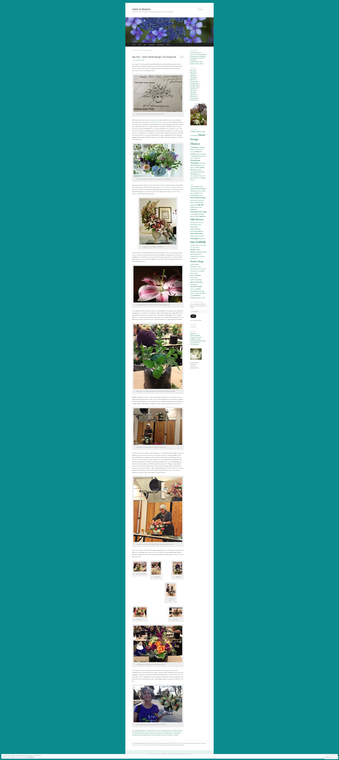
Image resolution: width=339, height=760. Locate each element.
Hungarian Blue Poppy (195, 236)
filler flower (145, 732)
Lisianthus (204, 245)
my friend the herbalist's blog (197, 341)
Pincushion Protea (194, 268)
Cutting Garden (195, 131)
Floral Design (139, 730)
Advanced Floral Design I (198, 189)
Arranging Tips (175, 730)
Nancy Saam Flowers (195, 254)
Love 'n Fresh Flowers (137, 733)
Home (134, 44)
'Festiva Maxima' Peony (196, 186)
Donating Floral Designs (198, 212)
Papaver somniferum (201, 256)
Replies (176, 735)
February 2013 (193, 81)
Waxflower (170, 735)
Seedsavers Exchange (196, 279)
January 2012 (193, 100)
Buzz (145, 44)
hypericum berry (202, 238)
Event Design (194, 135)
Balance (181, 730)
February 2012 (193, 98)
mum (205, 252)
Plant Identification (196, 165)
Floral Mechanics (193, 222)
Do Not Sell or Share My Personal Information (181, 754)
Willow (203, 297)
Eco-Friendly (151, 44)
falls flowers (193, 333)
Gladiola (199, 224)
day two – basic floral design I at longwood (154, 56)
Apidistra (192, 193)
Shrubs (198, 167)
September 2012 (194, 87)
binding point (201, 200)
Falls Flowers (197, 219)
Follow (193, 316)
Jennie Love (171, 732)
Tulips (204, 293)
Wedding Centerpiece (196, 297)
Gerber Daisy (193, 224)
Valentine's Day (202, 176)
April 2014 (193, 76)
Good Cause (194, 227)
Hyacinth (202, 236)
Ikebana (192, 149)
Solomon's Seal (193, 289)
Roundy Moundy (143, 735)
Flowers (145, 730)
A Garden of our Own (195, 52)
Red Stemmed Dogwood (195, 271)
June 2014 (192, 72)
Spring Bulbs (198, 170)
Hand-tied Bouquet (195, 229)
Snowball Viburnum (196, 286)
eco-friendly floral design (197, 214)
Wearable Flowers (195, 178)
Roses (202, 271)
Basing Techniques (194, 200)
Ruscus (149, 735)
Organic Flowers (160, 733)
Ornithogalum (193, 256)
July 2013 (192, 79)
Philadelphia (195, 163)
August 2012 (193, 88)
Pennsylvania (195, 160)
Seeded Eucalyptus (194, 277)
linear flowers (178, 732)
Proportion (167, 733)
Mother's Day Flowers (197, 252)
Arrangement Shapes (166, 730)
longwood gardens (195, 335)
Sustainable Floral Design (155, 122)
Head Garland (194, 231)
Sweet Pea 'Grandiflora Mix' (196, 293)
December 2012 (194, 83)
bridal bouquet (200, 202)
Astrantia (201, 195)
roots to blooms (141, 9)
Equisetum (202, 216)
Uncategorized (194, 176)
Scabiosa (196, 273)
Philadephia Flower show (195, 266)
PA (199, 158)
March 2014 (193, 77)
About (139, 44)
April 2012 (193, 94)
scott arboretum (194, 344)
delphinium (193, 209)
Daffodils (200, 207)
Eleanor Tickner (194, 216)
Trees (199, 174)
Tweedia (192, 295)
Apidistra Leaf (198, 193)
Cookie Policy (30, 757)
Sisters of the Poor (196, 282)
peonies (192, 264)
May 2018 (192, 70)
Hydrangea (194, 238)
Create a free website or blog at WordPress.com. (158, 754)
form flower (158, 732)
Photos (168, 44)
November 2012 (194, 85)
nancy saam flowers (195, 342)
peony (197, 264)
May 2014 (192, 74)
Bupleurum (193, 205)
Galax (199, 222)
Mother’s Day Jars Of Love (197, 63)
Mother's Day (195, 249)
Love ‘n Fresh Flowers (166, 187)
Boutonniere (192, 202)
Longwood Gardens (152, 730)
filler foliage (151, 732)
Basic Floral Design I (137, 732)
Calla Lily (200, 205)
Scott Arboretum (195, 275)
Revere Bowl (174, 733)
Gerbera (201, 222)
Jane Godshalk (164, 732)
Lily (201, 245)
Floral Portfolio (160, 44)
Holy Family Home (196, 233)
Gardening (194, 147)
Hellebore (200, 231)
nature (196, 158)
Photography (202, 163)
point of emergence (202, 268)
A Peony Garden (201, 191)
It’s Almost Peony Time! (196, 62)
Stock (153, 735)
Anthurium (193, 191)
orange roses (152, 733)
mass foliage (146, 733)
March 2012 (193, 96)
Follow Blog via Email (197, 302)
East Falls (202, 131)
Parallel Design (193, 258)
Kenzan (198, 245)
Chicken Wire (194, 207)
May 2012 (192, 92)
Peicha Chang (196, 261)
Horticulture (201, 147)
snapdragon (193, 284)
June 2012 (192, 90)
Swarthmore (194, 174)
